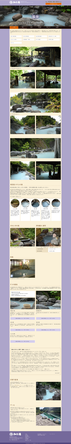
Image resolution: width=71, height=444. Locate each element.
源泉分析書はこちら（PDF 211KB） (48, 329)
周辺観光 (27, 438)
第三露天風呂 (39, 36)
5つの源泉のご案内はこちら (16, 196)
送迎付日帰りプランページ (19, 385)
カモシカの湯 (13, 39)
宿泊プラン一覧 (28, 440)
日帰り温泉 (51, 39)
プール (12, 42)
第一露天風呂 (13, 36)
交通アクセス (28, 437)
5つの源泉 (38, 39)
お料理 (27, 435)
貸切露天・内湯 (27, 39)
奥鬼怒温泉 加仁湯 (35, 443)
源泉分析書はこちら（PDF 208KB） (23, 329)
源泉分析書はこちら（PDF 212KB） (48, 318)
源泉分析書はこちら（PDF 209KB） (23, 318)
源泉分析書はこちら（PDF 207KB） (23, 341)
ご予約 (27, 439)
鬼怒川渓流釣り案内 (41, 435)
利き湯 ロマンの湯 (52, 36)
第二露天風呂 (26, 36)
